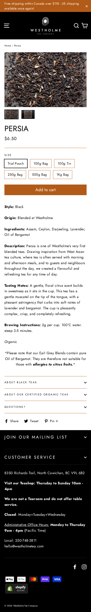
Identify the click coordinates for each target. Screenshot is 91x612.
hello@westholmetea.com (24, 546)
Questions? (15, 407)
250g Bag (15, 174)
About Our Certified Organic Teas (36, 394)
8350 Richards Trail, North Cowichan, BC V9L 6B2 (44, 472)
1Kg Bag (63, 174)
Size (8, 155)
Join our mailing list (36, 437)
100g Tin (64, 163)
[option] (45, 79)
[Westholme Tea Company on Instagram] (84, 566)
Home (7, 45)
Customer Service (30, 457)
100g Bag (41, 163)
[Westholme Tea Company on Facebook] (74, 566)
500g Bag (39, 174)
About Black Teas (20, 382)
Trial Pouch (16, 163)
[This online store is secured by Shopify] (16, 592)
